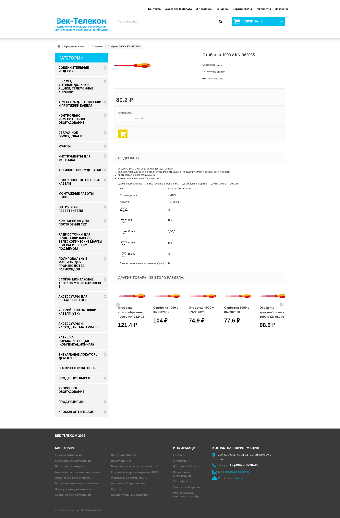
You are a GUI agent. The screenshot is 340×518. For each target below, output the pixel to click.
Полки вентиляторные (70, 466)
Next (281, 305)
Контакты (154, 8)
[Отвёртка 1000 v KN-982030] (238, 296)
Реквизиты (263, 8)
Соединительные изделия (129, 494)
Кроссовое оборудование (73, 460)
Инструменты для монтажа (73, 489)
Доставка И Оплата (186, 466)
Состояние (208, 64)
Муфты (116, 489)
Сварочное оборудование (73, 494)
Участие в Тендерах (186, 487)
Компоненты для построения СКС (134, 472)
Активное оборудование (128, 483)
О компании (204, 8)
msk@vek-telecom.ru (237, 471)
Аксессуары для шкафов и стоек (78, 472)
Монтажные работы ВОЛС (129, 477)
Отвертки (97, 46)
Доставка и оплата (178, 8)
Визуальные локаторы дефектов (134, 466)
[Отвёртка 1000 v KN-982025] (202, 296)
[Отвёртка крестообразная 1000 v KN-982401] (273, 296)
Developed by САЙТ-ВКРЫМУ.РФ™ (82, 510)
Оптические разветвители (73, 477)
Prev (118, 305)
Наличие (207, 71)
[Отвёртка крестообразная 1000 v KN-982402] (131, 296)
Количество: (125, 113)
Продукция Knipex (75, 46)
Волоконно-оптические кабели (76, 483)
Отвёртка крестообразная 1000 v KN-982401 (273, 312)
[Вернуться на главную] (59, 46)
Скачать (238, 478)
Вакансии (281, 8)
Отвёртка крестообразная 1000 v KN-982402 (131, 312)
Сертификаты (242, 8)
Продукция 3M (121, 460)
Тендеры (222, 8)
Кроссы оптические (68, 455)
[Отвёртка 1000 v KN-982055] (167, 296)
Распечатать (215, 78)
